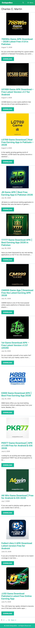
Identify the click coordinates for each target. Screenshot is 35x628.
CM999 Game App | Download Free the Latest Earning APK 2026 (17, 293)
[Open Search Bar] (23, 2)
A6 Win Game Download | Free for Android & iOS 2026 (17, 496)
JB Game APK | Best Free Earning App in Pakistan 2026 (17, 193)
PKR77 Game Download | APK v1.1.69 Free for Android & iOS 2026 (16, 445)
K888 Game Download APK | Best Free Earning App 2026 (16, 394)
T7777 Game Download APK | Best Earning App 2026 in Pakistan (16, 242)
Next (13, 620)
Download (7, 59)
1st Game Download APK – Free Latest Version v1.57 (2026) (15, 345)
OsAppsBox (7, 3)
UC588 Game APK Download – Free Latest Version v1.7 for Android (17, 92)
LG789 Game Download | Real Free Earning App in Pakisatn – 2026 (17, 142)
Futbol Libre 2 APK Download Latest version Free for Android (16, 546)
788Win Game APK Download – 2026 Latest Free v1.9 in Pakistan (17, 42)
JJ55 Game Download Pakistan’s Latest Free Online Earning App (16, 596)
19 (9, 620)
